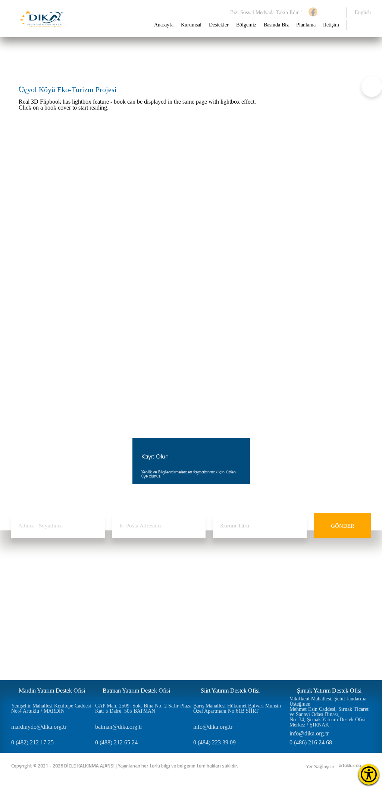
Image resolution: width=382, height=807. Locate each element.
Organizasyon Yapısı (32, 617)
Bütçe (17, 631)
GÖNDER (342, 526)
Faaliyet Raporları (29, 645)
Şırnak (160, 631)
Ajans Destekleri (80, 581)
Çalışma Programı (29, 638)
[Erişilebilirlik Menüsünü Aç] (368, 774)
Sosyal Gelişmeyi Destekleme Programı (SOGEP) (103, 599)
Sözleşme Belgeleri (82, 624)
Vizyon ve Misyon (29, 596)
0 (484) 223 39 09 (214, 742)
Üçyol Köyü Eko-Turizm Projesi (77, 58)
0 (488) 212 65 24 (116, 742)
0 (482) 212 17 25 (32, 742)
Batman (161, 610)
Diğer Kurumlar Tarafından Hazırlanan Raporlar (248, 634)
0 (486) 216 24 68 (310, 742)
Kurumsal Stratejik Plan (234, 617)
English (363, 12)
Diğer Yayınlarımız (229, 624)
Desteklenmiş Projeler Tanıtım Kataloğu (250, 652)
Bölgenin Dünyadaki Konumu (175, 585)
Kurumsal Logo (27, 624)
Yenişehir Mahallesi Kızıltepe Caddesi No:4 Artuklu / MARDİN (51, 708)
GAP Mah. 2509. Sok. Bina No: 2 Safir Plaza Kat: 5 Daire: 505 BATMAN (143, 708)
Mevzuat (20, 652)
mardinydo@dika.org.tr (38, 727)
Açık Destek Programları (88, 589)
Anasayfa (163, 25)
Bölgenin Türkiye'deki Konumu (177, 599)
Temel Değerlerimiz (31, 603)
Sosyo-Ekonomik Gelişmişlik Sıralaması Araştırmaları (250, 585)
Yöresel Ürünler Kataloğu (236, 645)
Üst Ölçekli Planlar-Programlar (241, 596)
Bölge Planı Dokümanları (236, 603)
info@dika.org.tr (212, 727)
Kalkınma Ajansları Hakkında (30, 585)
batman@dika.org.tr (118, 727)
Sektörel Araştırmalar (231, 610)
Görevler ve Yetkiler (31, 610)
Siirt (158, 624)
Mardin (161, 617)
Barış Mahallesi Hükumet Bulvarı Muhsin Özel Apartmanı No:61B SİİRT (237, 708)
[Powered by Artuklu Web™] (350, 765)
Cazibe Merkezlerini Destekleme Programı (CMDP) (106, 613)
